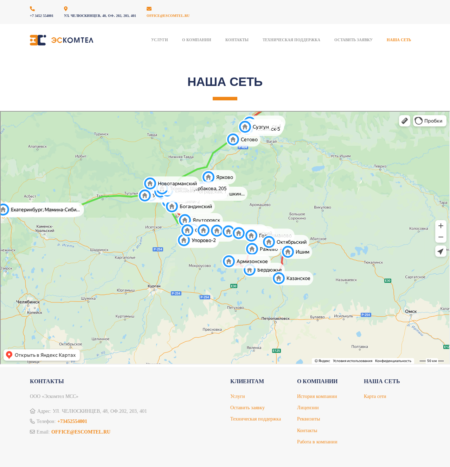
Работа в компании (317, 441)
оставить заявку (353, 40)
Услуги (159, 40)
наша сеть (399, 40)
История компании (317, 396)
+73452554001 (72, 421)
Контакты (237, 40)
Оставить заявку (247, 407)
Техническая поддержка (255, 419)
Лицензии (308, 407)
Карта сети (375, 396)
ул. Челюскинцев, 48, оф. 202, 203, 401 (100, 16)
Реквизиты (308, 419)
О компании (196, 40)
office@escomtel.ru (168, 16)
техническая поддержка (291, 40)
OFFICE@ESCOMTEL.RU (80, 432)
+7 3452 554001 (41, 16)
